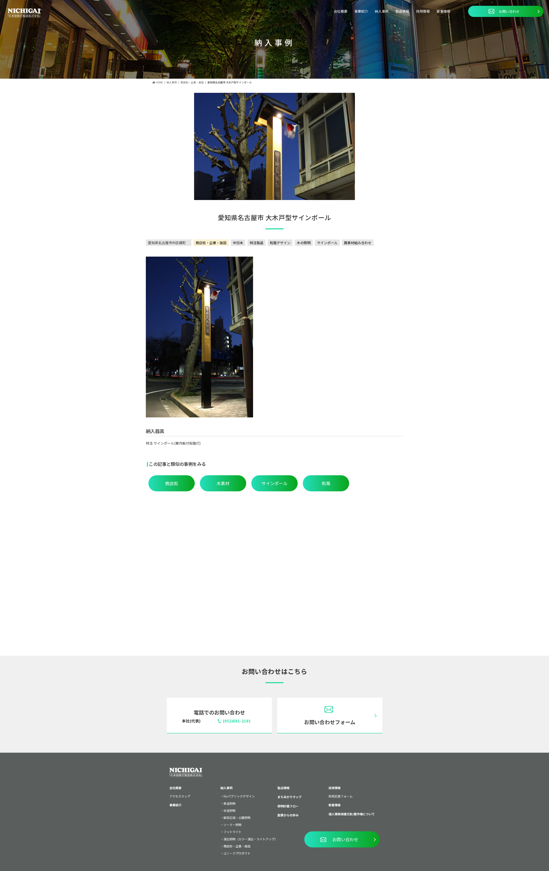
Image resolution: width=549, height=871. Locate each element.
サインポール (327, 242)
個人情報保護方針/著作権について (352, 814)
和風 (326, 483)
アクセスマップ (179, 796)
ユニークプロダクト (236, 853)
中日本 (238, 242)
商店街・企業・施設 (211, 242)
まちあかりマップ (290, 797)
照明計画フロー (288, 806)
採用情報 (423, 11)
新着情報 (443, 11)
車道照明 (229, 803)
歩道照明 (229, 810)
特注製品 (256, 242)
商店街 (171, 483)
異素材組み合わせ (357, 242)
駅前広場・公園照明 (236, 817)
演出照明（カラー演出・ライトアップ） (250, 839)
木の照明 (304, 242)
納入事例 (382, 11)
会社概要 (340, 11)
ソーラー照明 (232, 825)
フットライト (232, 832)
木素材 (223, 483)
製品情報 (402, 11)
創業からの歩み (288, 815)
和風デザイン (280, 242)
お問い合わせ (509, 11)
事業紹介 (361, 11)
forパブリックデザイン (239, 796)
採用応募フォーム (341, 796)
